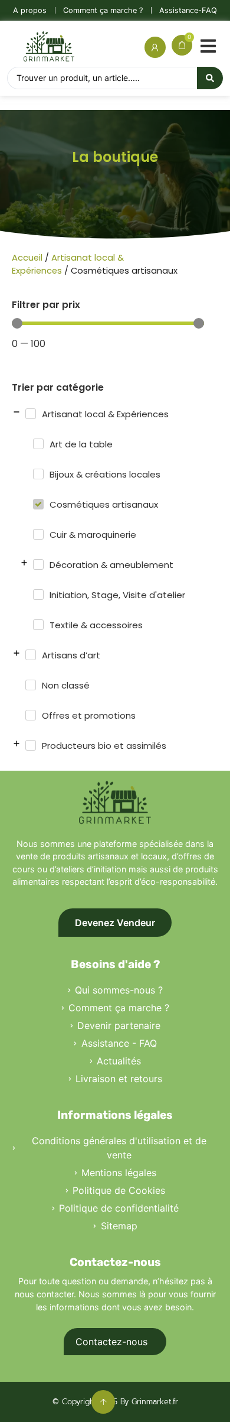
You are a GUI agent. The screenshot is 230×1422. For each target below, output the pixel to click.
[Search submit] (210, 78)
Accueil (27, 258)
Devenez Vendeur (115, 922)
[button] (208, 44)
